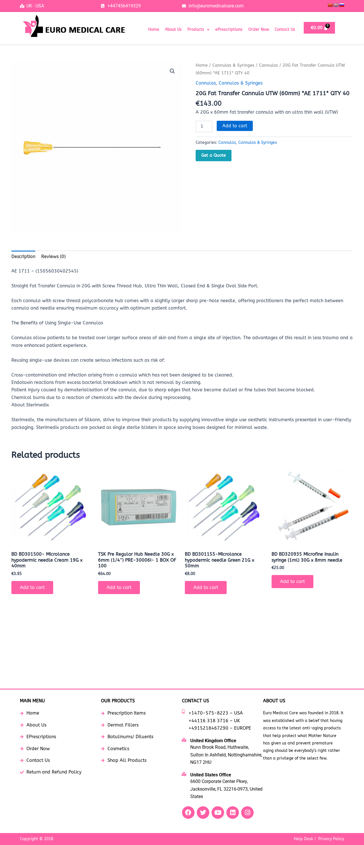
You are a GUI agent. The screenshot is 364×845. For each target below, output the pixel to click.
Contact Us (285, 29)
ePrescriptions (229, 29)
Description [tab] (23, 256)
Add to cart (234, 125)
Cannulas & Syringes (233, 65)
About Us (173, 29)
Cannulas (268, 65)
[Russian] (341, 5)
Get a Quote (213, 155)
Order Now (258, 29)
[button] (198, 29)
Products (195, 29)
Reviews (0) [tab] (53, 256)
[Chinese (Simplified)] (330, 5)
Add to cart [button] (32, 587)
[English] (335, 5)
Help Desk (303, 838)
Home (153, 29)
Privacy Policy (331, 838)
